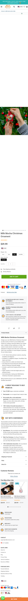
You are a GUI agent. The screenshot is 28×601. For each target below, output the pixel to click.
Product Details (5, 332)
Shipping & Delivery (5, 571)
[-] (7, 263)
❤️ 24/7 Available (5, 542)
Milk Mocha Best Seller (12, 292)
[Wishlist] (24, 6)
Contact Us (3, 552)
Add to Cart (14, 277)
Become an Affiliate (5, 561)
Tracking (3, 576)
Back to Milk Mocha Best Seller (8, 11)
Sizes (2, 257)
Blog (2, 554)
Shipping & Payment (6, 456)
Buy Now (14, 599)
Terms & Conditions (5, 559)
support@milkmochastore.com (8, 539)
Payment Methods (5, 568)
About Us (3, 464)
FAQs (2, 460)
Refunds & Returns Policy (6, 573)
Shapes (2, 252)
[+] (14, 263)
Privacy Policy (4, 557)
